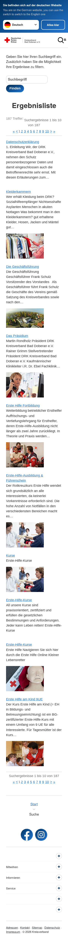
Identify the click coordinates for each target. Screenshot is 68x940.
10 (47, 131)
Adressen (12, 927)
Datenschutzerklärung (22, 142)
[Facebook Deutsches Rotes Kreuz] (27, 835)
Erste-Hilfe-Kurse (19, 600)
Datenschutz (52, 927)
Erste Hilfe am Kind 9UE (24, 699)
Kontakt (25, 927)
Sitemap (37, 927)
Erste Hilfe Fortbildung (23, 405)
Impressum (13, 932)
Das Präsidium (17, 336)
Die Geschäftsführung (22, 267)
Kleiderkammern (18, 192)
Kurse (10, 555)
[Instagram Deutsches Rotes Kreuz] (41, 835)
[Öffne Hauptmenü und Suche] (61, 40)
